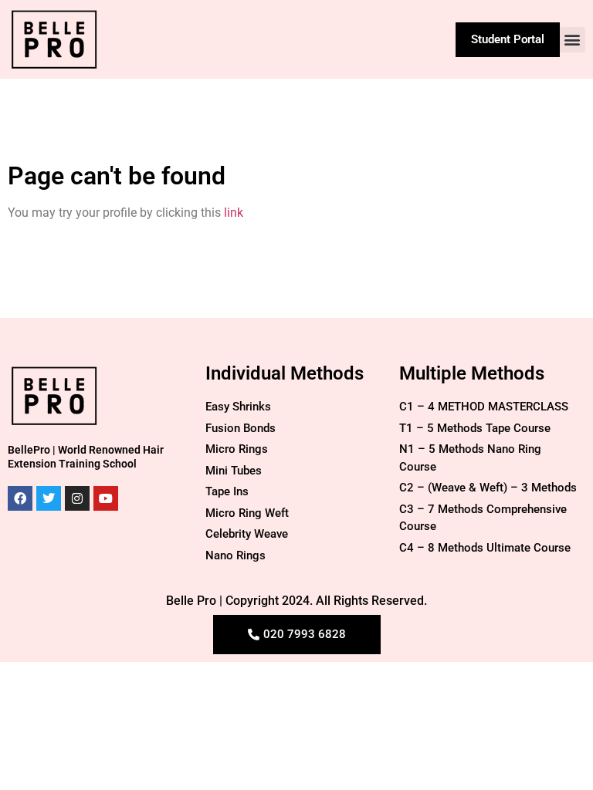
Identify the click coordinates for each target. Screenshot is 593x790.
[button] (572, 39)
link (233, 212)
